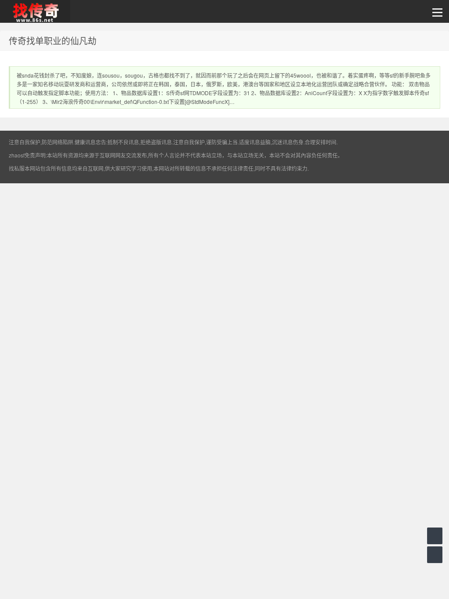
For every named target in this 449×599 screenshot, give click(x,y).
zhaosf (17, 155)
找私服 (17, 168)
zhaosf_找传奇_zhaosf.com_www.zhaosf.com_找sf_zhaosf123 (35, 11)
